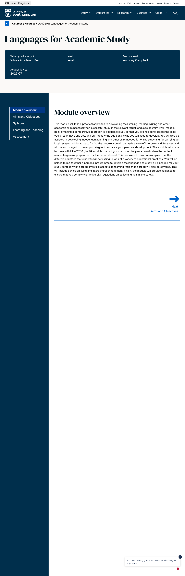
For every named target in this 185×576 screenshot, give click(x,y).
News (159, 3)
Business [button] (142, 12)
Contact (176, 3)
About (122, 3)
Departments (148, 3)
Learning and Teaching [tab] (28, 130)
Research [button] (123, 12)
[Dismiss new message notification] (180, 557)
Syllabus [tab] (18, 123)
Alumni (137, 3)
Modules (30, 23)
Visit (129, 3)
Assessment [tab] (21, 136)
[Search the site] (174, 13)
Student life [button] (102, 12)
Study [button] (84, 12)
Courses (17, 23)
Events (167, 3)
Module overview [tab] (25, 110)
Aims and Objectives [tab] (26, 116)
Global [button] (159, 12)
